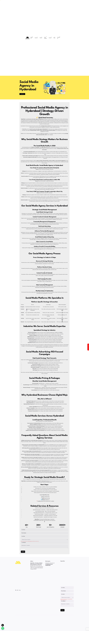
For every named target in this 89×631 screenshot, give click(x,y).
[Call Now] (2, 625)
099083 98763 (47, 565)
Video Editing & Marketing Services (39, 512)
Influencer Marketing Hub (51, 232)
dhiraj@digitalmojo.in (49, 564)
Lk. (62, 314)
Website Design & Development (38, 515)
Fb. (62, 317)
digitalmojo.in (47, 499)
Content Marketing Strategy (39, 511)
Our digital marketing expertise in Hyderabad (50, 344)
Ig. (62, 312)
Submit (23, 551)
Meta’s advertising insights (50, 359)
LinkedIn (22, 312)
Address (31, 561)
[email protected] (47, 498)
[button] (2, 628)
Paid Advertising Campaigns (39, 514)
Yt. (62, 310)
